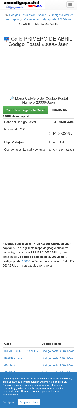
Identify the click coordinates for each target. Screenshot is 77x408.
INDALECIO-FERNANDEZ (21, 351)
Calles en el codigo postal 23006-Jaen (48, 19)
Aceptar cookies (29, 402)
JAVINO (9, 365)
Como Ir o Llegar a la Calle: (25, 110)
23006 (26, 261)
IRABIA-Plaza (13, 358)
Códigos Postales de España (27, 15)
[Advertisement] (38, 68)
